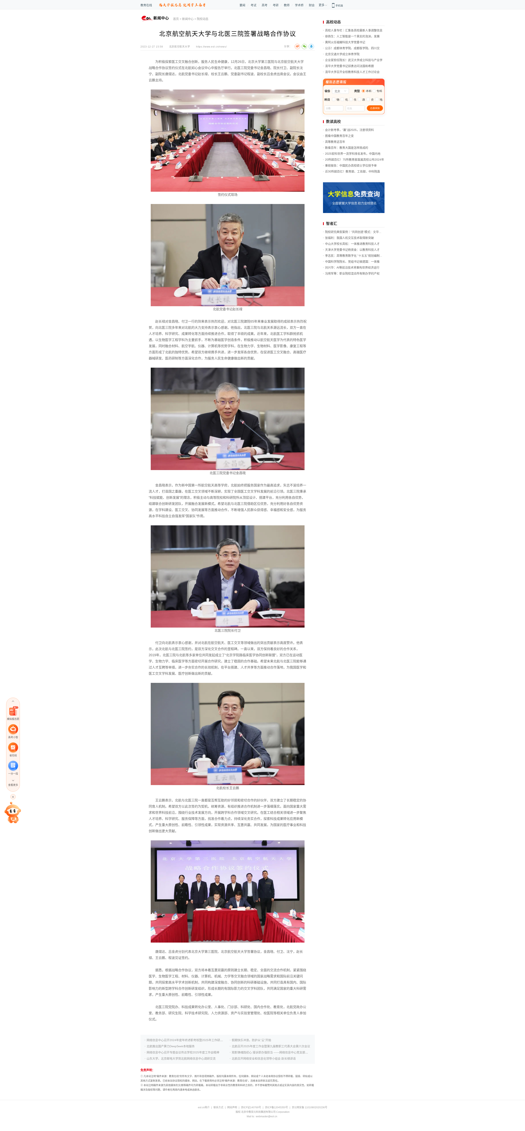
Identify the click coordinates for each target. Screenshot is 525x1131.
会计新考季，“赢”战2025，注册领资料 (349, 129)
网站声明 (232, 1107)
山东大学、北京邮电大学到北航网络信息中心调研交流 (181, 1058)
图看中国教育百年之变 (339, 135)
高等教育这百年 (335, 141)
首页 (176, 18)
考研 (275, 5)
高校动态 (333, 22)
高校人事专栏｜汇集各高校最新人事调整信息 (353, 30)
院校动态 (202, 18)
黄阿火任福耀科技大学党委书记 (345, 42)
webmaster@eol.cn (266, 1116)
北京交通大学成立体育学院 (342, 54)
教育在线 (146, 5)
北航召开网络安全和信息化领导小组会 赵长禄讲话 (264, 1058)
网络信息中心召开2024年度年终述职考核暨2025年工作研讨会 (186, 1040)
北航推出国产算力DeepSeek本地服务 (171, 1046)
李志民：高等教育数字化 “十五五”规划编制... (353, 255)
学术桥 (299, 5)
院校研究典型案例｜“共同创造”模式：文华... (353, 231)
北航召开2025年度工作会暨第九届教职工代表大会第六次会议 (271, 1046)
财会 (312, 5)
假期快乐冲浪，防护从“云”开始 (251, 1040)
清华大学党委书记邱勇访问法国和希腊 (349, 66)
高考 (264, 5)
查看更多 (13, 785)
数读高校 (333, 122)
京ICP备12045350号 (276, 1107)
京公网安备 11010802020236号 (309, 1107)
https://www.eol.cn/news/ (211, 46)
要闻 (242, 5)
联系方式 (218, 1107)
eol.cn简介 (204, 1107)
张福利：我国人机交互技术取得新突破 (349, 237)
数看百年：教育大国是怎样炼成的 (346, 147)
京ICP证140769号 (251, 1107)
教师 (287, 5)
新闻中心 (188, 18)
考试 (253, 5)
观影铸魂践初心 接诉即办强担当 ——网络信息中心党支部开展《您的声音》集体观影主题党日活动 (294, 1052)
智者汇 (331, 224)
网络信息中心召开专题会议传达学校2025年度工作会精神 (183, 1052)
